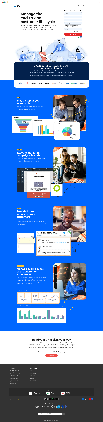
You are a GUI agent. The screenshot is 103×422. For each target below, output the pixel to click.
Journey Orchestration (14, 380)
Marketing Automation (14, 372)
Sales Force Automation (14, 370)
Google (79, 37)
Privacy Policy (76, 31)
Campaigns (23, 1)
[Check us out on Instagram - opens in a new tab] (87, 399)
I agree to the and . (71, 31)
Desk (19, 1)
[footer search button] (63, 414)
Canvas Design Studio (14, 375)
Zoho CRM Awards (33, 380)
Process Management (14, 378)
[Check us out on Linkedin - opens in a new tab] (83, 399)
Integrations (32, 378)
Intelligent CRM (13, 383)
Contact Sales (32, 372)
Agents (32, 1)
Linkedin (81, 37)
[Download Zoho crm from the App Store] (47, 399)
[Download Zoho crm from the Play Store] (55, 399)
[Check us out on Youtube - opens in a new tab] (90, 399)
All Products (37, 1)
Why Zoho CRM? (32, 375)
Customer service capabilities (15, 373)
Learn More (19, 112)
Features (73, 5)
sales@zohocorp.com (16, 398)
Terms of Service (71, 31)
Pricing (79, 5)
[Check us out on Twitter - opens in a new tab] (85, 399)
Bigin (11, 1)
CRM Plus (15, 1)
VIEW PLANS (51, 355)
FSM (28, 1)
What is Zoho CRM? (33, 373)
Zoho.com (4, 2)
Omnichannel (12, 381)
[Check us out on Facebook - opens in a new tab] (92, 399)
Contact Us (85, 5)
